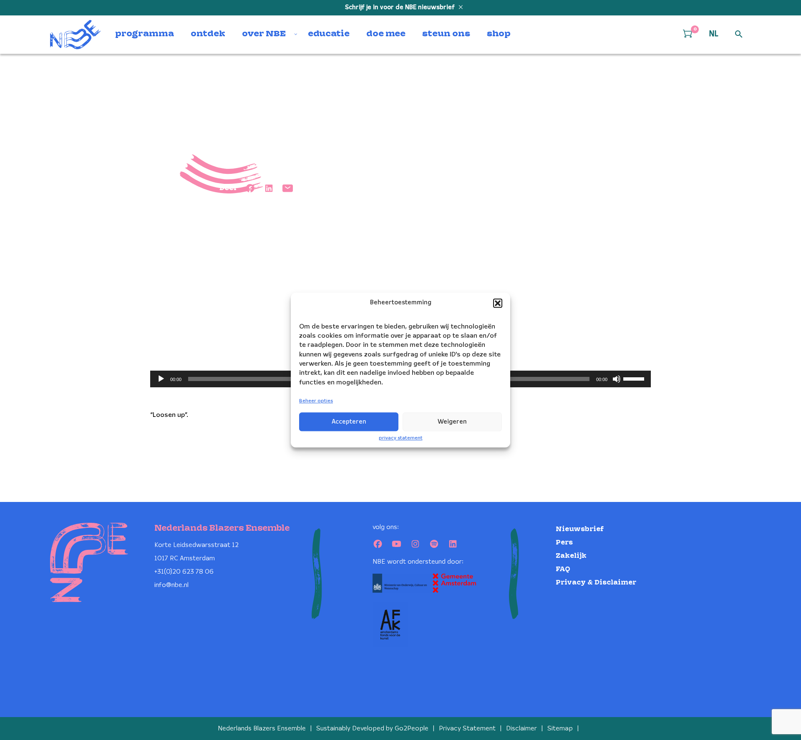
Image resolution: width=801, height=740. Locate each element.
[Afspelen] (161, 379)
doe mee (386, 34)
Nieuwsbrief (580, 529)
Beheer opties (316, 401)
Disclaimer (521, 728)
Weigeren (452, 422)
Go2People (411, 728)
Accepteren (349, 422)
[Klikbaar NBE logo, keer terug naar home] (75, 34)
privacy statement (401, 438)
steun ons (446, 34)
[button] (498, 303)
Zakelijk (571, 556)
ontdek (208, 34)
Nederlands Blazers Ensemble (262, 728)
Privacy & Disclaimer (596, 582)
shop (499, 34)
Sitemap (560, 728)
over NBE (264, 34)
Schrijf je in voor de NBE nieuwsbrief (400, 7)
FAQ (563, 569)
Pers (564, 542)
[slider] (635, 378)
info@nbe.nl (171, 585)
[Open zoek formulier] (739, 35)
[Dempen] (616, 379)
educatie (329, 34)
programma (144, 34)
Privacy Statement (467, 728)
